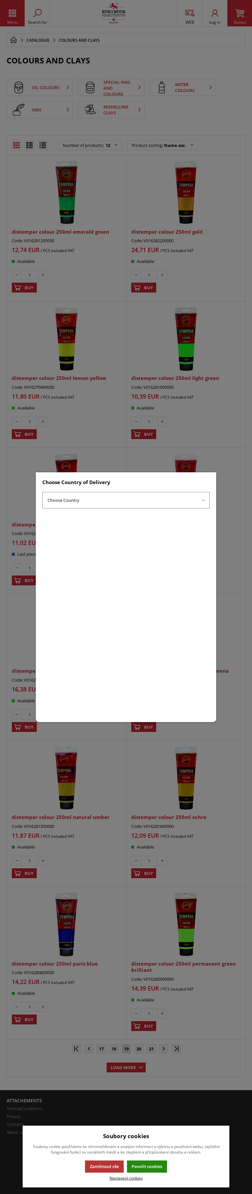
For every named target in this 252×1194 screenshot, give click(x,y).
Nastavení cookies (126, 1178)
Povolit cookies (147, 1166)
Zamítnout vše (104, 1166)
